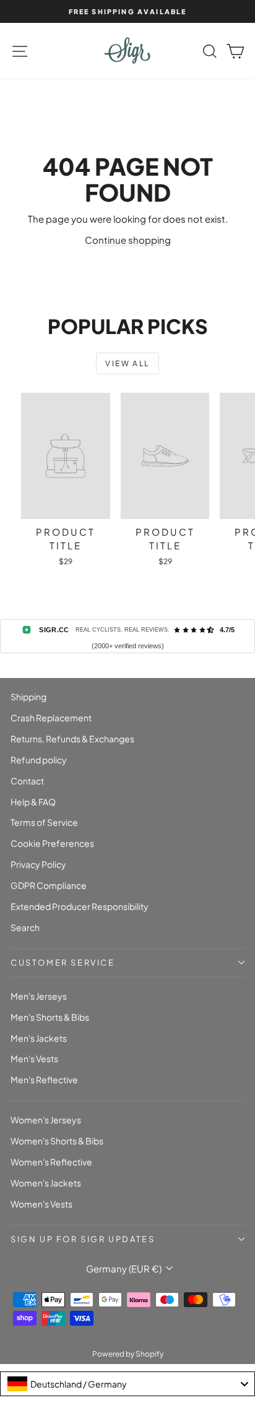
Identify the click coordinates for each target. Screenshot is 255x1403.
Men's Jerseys (39, 996)
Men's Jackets (39, 1038)
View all (127, 363)
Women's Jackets (46, 1182)
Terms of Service (44, 822)
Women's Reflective (51, 1161)
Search (25, 927)
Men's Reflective (44, 1079)
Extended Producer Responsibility (80, 906)
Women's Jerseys (46, 1119)
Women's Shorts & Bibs (57, 1140)
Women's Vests (41, 1203)
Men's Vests (34, 1058)
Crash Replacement (51, 717)
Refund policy (39, 759)
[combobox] (127, 1383)
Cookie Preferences (52, 843)
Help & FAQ (33, 801)
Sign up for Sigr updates (83, 1239)
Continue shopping (128, 240)
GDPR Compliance (49, 885)
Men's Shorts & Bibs (50, 1017)
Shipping (28, 696)
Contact (27, 780)
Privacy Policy (38, 864)
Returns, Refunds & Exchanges (72, 738)
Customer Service (63, 963)
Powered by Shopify (127, 1353)
